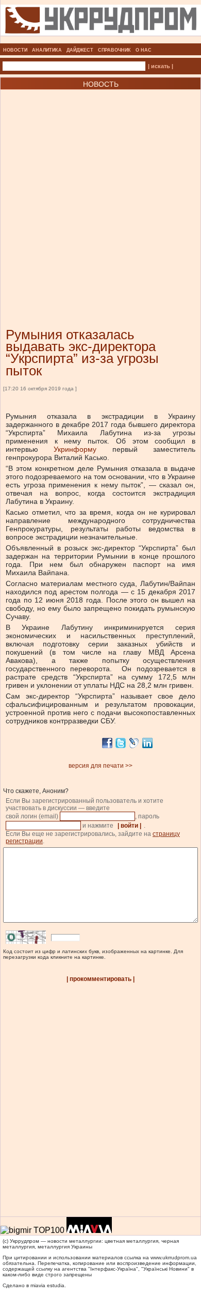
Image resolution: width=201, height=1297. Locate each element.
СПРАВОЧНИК (114, 50)
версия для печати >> (100, 765)
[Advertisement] (100, 193)
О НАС (144, 50)
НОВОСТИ (15, 50)
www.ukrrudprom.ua (173, 1257)
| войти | (129, 825)
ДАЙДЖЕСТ (79, 50)
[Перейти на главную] (101, 40)
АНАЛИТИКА (47, 50)
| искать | (160, 66)
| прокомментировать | (100, 979)
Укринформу (75, 449)
